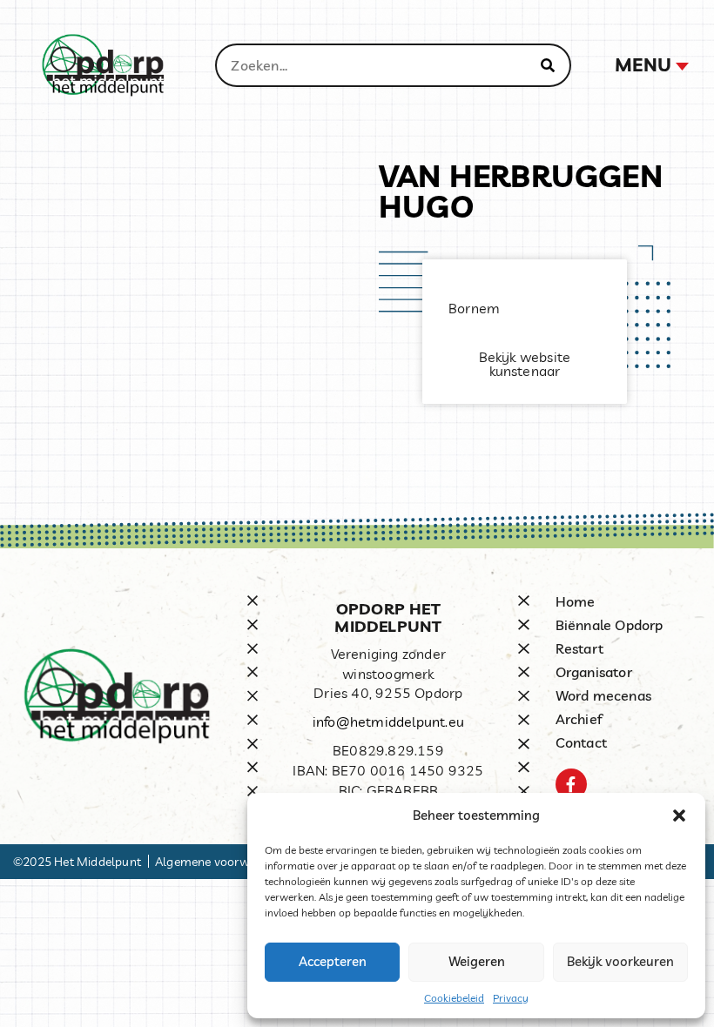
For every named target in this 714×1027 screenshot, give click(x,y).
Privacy (511, 997)
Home (576, 601)
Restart (579, 648)
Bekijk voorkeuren (620, 961)
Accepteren (333, 961)
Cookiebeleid (454, 997)
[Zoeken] (547, 65)
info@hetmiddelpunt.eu (388, 721)
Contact (581, 742)
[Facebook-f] (571, 784)
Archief (579, 719)
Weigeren (476, 961)
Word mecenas (603, 695)
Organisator (594, 672)
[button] (679, 815)
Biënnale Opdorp (609, 625)
